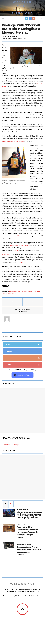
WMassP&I (22, 584)
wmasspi (14, 36)
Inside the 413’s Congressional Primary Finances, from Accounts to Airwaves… (29, 548)
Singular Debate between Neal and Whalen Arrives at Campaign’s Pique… (29, 515)
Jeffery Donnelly (28, 291)
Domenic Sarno (13, 291)
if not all (16, 250)
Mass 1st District (22, 509)
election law (21, 291)
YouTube (8, 364)
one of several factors (15, 236)
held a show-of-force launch (20, 245)
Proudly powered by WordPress (12, 596)
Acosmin (39, 596)
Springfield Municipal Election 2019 (14, 38)
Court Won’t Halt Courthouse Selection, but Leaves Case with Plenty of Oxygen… (28, 531)
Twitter (8, 344)
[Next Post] (32, 302)
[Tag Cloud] (11, 504)
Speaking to (6, 254)
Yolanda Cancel (12, 293)
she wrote (22, 262)
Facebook (8, 351)
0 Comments (20, 520)
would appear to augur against (13, 141)
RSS (6, 358)
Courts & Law (21, 524)
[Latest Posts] (5, 504)
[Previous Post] (12, 302)
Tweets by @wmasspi (11, 444)
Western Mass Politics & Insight (23, 8)
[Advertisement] (22, 410)
